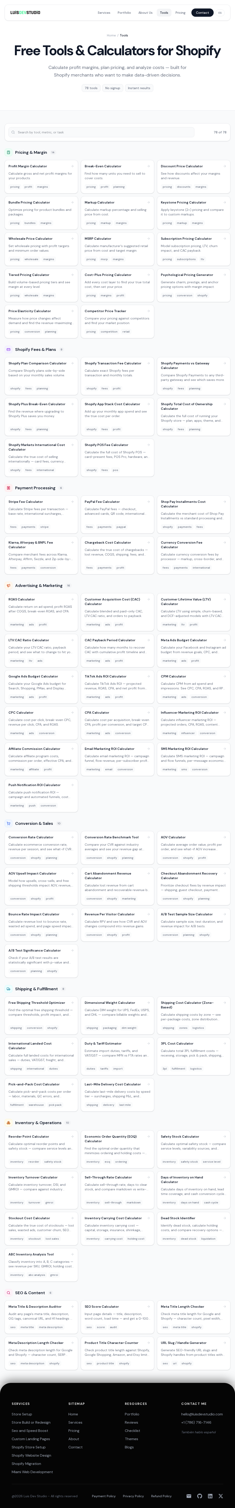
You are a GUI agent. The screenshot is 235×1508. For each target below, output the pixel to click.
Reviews (131, 1422)
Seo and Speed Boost (30, 1430)
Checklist (132, 1430)
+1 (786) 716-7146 (196, 1422)
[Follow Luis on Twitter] (220, 1496)
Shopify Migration (26, 1463)
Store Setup (22, 1414)
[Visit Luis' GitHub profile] (199, 1496)
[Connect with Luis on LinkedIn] (210, 1496)
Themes (131, 1438)
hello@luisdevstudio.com (202, 1414)
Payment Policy (104, 1496)
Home (111, 35)
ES (220, 13)
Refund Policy (161, 1496)
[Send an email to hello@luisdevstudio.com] (189, 1496)
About (73, 1438)
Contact (202, 13)
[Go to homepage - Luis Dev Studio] (25, 13)
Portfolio (124, 13)
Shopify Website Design (31, 1455)
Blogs (129, 1447)
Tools (164, 13)
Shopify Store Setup (29, 1447)
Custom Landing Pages (31, 1438)
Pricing (180, 13)
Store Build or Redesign (31, 1422)
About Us (145, 13)
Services (104, 13)
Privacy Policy (133, 1496)
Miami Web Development (32, 1471)
